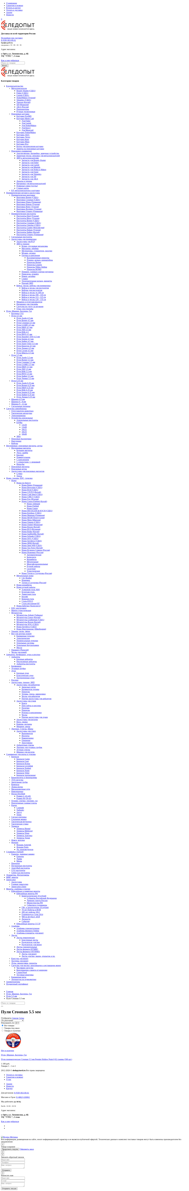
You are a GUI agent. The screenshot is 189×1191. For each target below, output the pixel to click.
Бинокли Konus (23, 764)
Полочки (25, 708)
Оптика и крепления (31, 255)
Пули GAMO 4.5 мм (25, 325)
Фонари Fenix (22, 847)
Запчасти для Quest (30, 172)
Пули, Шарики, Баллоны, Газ (19, 311)
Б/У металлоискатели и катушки (25, 190)
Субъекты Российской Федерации (42, 898)
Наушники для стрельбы (27, 304)
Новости (10, 15)
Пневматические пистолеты (23, 214)
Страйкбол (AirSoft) (15, 852)
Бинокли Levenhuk (24, 766)
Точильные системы (25, 643)
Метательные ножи (24, 576)
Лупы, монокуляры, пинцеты (24, 963)
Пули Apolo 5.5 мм (24, 357)
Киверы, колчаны (24, 724)
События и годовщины (37, 905)
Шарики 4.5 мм (18, 399)
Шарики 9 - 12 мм (19, 404)
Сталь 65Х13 (27, 601)
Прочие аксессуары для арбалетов (36, 699)
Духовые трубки (18, 668)
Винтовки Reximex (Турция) (28, 209)
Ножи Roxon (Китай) (31, 527)
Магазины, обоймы (30, 248)
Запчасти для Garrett (30, 165)
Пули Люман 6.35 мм (25, 397)
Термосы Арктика (24, 835)
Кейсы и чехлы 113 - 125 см (34, 297)
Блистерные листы (30, 940)
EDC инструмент (18, 608)
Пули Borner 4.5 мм (24, 320)
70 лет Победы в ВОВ (31, 910)
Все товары (9, 1025)
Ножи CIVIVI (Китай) (31, 492)
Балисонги (31, 557)
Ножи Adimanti (33, 504)
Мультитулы (16, 613)
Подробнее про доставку (12, 38)
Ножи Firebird (33, 506)
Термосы (15, 826)
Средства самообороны (16, 408)
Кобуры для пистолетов (32, 290)
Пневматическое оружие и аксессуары (23, 193)
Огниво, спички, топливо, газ (24, 801)
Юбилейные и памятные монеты (25, 891)
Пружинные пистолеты (21, 866)
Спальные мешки (19, 819)
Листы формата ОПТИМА (28, 951)
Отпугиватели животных (22, 411)
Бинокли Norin (22, 770)
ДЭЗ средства (17, 780)
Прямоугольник (23, 457)
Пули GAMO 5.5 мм (25, 364)
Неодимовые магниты (21, 448)
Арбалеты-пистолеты (25, 664)
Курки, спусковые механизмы (35, 246)
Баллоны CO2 (17, 313)
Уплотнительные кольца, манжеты (37, 281)
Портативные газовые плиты (24, 803)
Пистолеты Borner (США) (27, 221)
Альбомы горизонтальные (27, 928)
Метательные (32, 562)
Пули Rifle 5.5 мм (24, 371)
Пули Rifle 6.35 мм (24, 390)
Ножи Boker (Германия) (32, 485)
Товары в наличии (12, 1031)
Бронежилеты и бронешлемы (24, 777)
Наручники (16, 441)
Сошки (25, 279)
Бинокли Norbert (23, 768)
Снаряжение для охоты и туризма (21, 754)
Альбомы (15, 926)
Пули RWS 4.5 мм (24, 334)
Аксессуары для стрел (26, 731)
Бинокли (15, 757)
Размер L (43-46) (23, 796)
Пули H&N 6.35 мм (24, 388)
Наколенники (17, 791)
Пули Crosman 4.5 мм (25, 323)
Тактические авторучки (21, 413)
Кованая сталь (28, 599)
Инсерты (25, 736)
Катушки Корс (22, 139)
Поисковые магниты (20, 466)
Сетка (21, 1018)
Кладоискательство (14, 86)
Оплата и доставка (14, 10)
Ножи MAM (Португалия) (33, 518)
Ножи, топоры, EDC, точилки (19, 478)
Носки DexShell (18, 794)
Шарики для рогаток (25, 752)
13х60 (24, 427)
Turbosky (20, 810)
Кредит (9, 1088)
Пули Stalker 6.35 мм (25, 395)
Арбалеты (15, 657)
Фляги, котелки (18, 840)
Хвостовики (27, 743)
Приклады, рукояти (30, 274)
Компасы (15, 784)
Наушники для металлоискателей (31, 183)
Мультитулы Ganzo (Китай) (28, 617)
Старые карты (22, 188)
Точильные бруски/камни (27, 645)
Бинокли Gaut (22, 761)
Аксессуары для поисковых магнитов (27, 471)
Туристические (33, 571)
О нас (8, 1079)
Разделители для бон (31, 942)
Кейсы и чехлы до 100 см (33, 292)
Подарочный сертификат (17, 984)
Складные (31, 569)
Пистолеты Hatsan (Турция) (28, 230)
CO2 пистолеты (18, 870)
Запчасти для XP (29, 176)
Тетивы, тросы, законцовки (34, 694)
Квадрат (20, 455)
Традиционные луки (25, 678)
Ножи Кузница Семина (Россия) (36, 550)
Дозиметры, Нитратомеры (17, 875)
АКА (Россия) (22, 107)
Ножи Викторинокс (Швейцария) (31, 629)
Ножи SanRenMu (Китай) (33, 534)
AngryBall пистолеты (20, 868)
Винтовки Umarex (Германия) (29, 211)
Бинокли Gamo (23, 759)
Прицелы (26, 692)
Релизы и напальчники (32, 712)
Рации (14, 805)
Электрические (23, 638)
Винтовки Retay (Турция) (27, 207)
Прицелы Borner (34, 262)
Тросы (19, 476)
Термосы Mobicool (24, 831)
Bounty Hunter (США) (25, 91)
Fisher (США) (22, 93)
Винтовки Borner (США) (27, 197)
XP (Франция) (22, 105)
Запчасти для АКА (30, 179)
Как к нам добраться (10, 60)
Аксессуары (16, 882)
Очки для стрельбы (24, 309)
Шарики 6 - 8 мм (18, 402)
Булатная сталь (28, 592)
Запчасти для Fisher (30, 163)
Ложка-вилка (17, 787)
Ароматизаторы (13, 982)
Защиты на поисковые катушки (30, 149)
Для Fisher (26, 121)
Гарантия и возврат (14, 5)
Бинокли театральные (26, 775)
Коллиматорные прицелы (38, 258)
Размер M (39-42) (23, 798)
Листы (14, 935)
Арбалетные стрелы (25, 745)
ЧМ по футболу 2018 (31, 917)
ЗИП (18, 436)
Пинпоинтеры (22, 109)
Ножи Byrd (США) (30, 490)
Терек (18, 815)
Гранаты (20, 856)
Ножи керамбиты (24, 585)
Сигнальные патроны (20, 406)
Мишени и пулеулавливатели (29, 302)
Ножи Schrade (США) (31, 536)
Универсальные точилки (27, 641)
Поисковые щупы (19, 469)
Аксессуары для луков (26, 701)
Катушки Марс (23, 142)
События (25, 921)
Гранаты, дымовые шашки (22, 854)
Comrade (20, 808)
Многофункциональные (37, 564)
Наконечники (28, 738)
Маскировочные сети (20, 789)
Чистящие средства (24, 968)
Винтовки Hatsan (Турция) (28, 204)
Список (15, 1018)
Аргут (19, 812)
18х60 (24, 434)
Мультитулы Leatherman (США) (30, 620)
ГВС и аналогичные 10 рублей (35, 907)
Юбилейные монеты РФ (27, 893)
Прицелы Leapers (34, 265)
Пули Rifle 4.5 (22, 332)
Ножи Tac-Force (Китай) (32, 548)
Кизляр (25, 596)
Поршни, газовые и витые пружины (37, 272)
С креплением (22, 460)
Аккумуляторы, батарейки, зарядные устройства (37, 153)
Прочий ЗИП (27, 283)
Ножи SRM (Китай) (30, 543)
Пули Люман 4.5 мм (25, 348)
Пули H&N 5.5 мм (24, 367)
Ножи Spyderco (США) (32, 541)
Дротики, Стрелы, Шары (22, 729)
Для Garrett (26, 123)
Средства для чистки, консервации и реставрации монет (36, 965)
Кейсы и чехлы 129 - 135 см (34, 299)
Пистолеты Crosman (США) (28, 223)
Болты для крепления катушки (29, 146)
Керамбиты (32, 559)
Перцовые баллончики (21, 439)
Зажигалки (11, 880)
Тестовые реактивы (25, 975)
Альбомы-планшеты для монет (30, 933)
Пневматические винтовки (23, 195)
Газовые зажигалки (19, 884)
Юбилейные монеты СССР (28, 924)
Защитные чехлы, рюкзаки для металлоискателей (38, 156)
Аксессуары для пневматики (24, 239)
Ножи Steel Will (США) (32, 545)
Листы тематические (25, 938)
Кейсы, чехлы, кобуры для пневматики (33, 286)
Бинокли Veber (22, 773)
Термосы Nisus (22, 833)
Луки (13, 671)
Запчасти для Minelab (31, 167)
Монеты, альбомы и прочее (18, 889)
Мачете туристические (21, 610)
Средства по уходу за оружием (29, 306)
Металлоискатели (19, 88)
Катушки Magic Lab (25, 118)
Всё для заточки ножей (21, 634)
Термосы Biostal (23, 828)
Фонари (14, 842)
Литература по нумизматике (23, 979)
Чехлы (24, 715)
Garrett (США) (22, 95)
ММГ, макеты (12, 877)
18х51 (24, 429)
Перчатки (15, 863)
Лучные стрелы (23, 750)
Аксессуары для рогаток (27, 719)
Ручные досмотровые (25, 111)
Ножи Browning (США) (32, 487)
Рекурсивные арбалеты (26, 661)
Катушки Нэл (22, 144)
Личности (26, 919)
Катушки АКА (22, 135)
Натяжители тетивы (30, 689)
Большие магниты (24, 450)
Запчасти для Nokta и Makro (34, 169)
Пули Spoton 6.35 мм (25, 392)
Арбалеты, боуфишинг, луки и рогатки (23, 654)
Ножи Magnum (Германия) (33, 515)
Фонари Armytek (23, 845)
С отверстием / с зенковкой (28, 462)
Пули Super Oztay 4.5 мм (27, 344)
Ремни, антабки (28, 276)
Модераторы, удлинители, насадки (37, 251)
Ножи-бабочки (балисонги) (28, 606)
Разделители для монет (32, 944)
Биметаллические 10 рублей (34, 896)
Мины (19, 861)
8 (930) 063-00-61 (8, 40)
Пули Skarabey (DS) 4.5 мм (28, 337)
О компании (11, 3)
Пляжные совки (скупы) (27, 186)
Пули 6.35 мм (17, 381)
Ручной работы (33, 566)
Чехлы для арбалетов (31, 696)
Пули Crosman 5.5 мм (25, 362)
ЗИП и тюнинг (23, 244)
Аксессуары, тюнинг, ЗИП (23, 682)
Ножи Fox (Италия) (30, 499)
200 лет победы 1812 (31, 912)
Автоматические (34, 555)
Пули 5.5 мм (16, 355)
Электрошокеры (18, 415)
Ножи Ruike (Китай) (30, 531)
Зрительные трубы (19, 782)
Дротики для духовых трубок (29, 747)
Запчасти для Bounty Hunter (34, 160)
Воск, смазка (22, 722)
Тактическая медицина (21, 822)
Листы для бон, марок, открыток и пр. (38, 956)
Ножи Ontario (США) (31, 522)
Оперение (26, 740)
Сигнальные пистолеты (21, 237)
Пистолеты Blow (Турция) (27, 218)
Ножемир (26, 580)
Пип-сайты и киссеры (31, 705)
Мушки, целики (29, 253)
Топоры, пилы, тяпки (20, 631)
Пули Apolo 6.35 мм (25, 383)
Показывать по (7, 1023)
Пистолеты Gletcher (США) (28, 225)
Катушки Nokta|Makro (26, 132)
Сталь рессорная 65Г (31, 603)
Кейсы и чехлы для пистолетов (35, 288)
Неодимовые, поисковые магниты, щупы (24, 446)
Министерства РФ (35, 903)
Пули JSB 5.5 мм (23, 369)
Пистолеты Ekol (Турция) (27, 216)
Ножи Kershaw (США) (31, 513)
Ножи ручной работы (25, 587)
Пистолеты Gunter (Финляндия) (30, 227)
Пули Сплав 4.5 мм (24, 350)
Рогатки (14, 680)
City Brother (27, 578)
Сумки (19, 473)
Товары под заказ (11, 1028)
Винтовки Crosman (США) (28, 200)
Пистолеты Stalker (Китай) (28, 232)
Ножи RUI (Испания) (31, 529)
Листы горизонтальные (26, 947)
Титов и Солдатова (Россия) (34, 583)
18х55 (24, 432)
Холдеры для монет (19, 961)
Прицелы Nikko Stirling (37, 267)
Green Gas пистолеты (20, 873)
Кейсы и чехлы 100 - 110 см (34, 295)
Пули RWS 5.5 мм (24, 374)
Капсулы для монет (19, 958)
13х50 (24, 425)
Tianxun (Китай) (23, 102)
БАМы (19, 422)
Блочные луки (22, 673)
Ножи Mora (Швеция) (31, 520)
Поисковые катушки (20, 114)
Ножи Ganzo (32, 508)
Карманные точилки (25, 636)
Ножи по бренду (23, 483)
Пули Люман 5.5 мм (25, 378)
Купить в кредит (13, 8)
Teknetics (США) (23, 100)
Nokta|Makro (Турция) (25, 98)
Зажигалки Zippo (18, 886)
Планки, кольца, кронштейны (40, 260)
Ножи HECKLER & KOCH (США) (37, 511)
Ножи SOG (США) (30, 538)
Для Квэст (26, 128)
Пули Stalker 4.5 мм (24, 341)
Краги (24, 703)
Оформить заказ (27, 1149)
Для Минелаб (27, 130)
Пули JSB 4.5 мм (23, 330)
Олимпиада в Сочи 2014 (32, 914)
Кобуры (14, 443)
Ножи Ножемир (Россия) (32, 552)
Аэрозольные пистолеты (27, 420)
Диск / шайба (22, 453)
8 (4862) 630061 (23, 1097)
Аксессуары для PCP (25, 241)
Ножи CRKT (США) (31, 497)
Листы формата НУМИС (27, 949)
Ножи (13, 480)
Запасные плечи (29, 687)
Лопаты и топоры (24, 181)
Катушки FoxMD (23, 116)
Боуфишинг (16, 666)
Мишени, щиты (23, 726)
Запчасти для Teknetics (31, 174)
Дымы (19, 859)
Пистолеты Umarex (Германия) (29, 234)
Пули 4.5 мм (16, 316)
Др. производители (24, 849)
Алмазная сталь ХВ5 (31, 589)
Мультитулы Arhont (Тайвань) (29, 615)
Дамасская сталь (29, 594)
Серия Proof (21, 972)
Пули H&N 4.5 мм (24, 327)
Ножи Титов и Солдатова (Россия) (37, 573)
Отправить (6, 1170)
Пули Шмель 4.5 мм (25, 353)
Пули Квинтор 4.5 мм (25, 346)
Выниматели (27, 733)
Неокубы (20, 464)
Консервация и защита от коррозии (31, 970)
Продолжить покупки (10, 1149)
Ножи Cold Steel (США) (32, 494)
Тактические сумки (19, 824)
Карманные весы (18, 977)
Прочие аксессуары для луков (35, 717)
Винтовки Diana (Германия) (28, 202)
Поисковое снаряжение (21, 151)
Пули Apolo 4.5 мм (24, 318)
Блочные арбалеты (24, 659)
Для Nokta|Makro (29, 125)
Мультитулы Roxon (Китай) (28, 622)
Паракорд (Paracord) (20, 650)
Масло (19, 647)
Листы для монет (29, 954)
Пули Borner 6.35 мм (25, 385)
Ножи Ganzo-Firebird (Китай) (34, 501)
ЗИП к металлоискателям (27, 158)
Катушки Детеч (23, 137)
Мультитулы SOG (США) (27, 624)
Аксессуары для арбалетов (28, 685)
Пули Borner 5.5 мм (24, 360)
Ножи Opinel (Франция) (32, 525)
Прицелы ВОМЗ (34, 269)
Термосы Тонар (23, 838)
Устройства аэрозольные (22, 418)
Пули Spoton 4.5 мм (25, 339)
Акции (9, 12)
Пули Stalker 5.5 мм (24, 376)
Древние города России (37, 900)
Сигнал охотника (18, 817)
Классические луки (24, 675)
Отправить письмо (9, 1189)
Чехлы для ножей (19, 652)
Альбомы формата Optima (27, 931)
